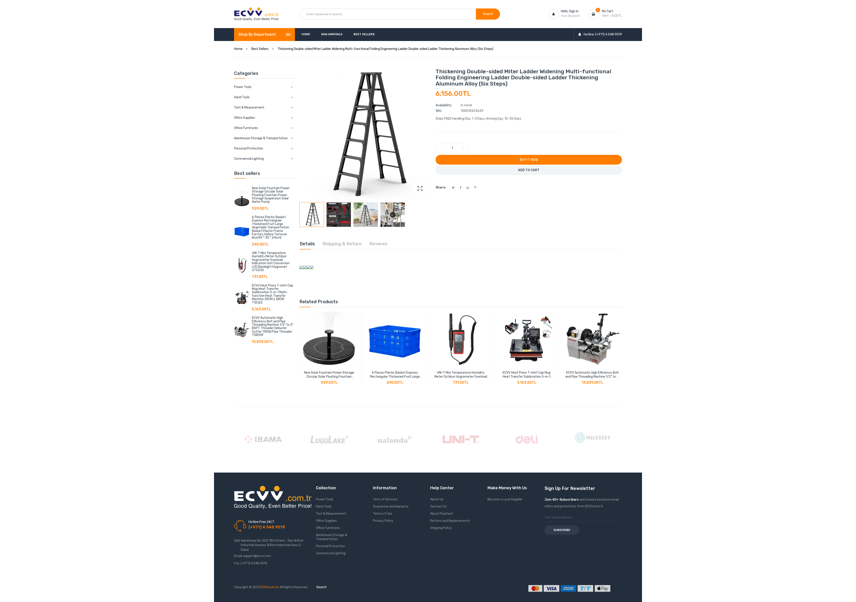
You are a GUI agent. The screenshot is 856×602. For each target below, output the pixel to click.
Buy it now (529, 160)
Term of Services (385, 499)
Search (321, 587)
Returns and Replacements (450, 521)
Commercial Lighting (331, 553)
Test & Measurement (331, 514)
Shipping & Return (342, 243)
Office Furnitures (328, 528)
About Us (436, 499)
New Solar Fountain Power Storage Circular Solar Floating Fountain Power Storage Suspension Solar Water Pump (271, 195)
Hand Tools (323, 506)
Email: (238, 556)
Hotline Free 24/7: (262, 522)
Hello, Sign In (569, 11)
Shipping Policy (441, 528)
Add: (237, 541)
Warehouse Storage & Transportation (331, 537)
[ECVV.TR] (256, 10)
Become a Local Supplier (505, 499)
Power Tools (324, 499)
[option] (311, 214)
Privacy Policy (383, 521)
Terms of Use (382, 514)
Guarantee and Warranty (391, 506)
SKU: (439, 111)
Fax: (237, 563)
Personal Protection (330, 546)
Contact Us (438, 506)
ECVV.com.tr (269, 587)
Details (307, 243)
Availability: (444, 105)
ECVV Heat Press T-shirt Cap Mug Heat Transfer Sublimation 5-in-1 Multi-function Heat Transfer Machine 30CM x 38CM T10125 (272, 294)
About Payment (441, 514)
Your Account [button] (570, 15)
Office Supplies (326, 521)
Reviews (378, 243)
